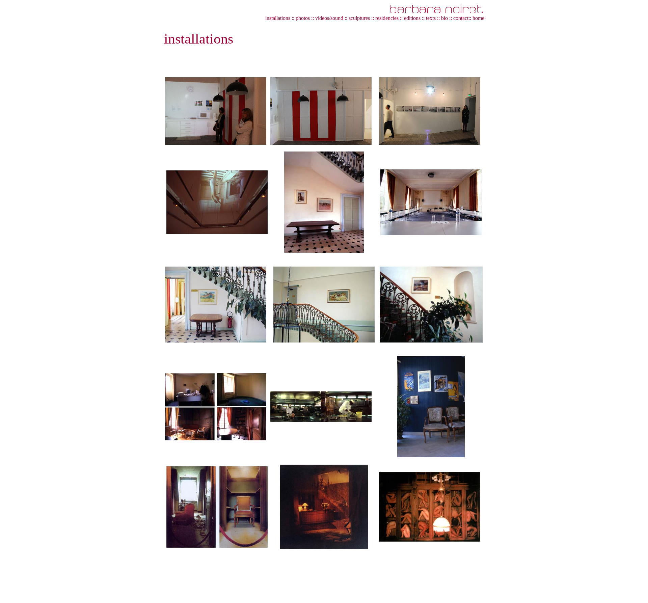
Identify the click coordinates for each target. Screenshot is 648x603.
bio (444, 18)
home (478, 18)
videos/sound (330, 18)
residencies (387, 18)
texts (431, 18)
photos (303, 18)
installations (277, 18)
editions (412, 18)
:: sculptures (357, 18)
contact (460, 18)
